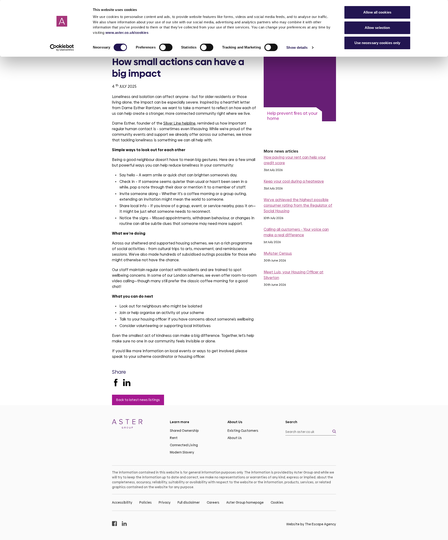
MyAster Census (278, 253)
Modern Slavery (182, 452)
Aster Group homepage (245, 502)
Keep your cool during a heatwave (294, 181)
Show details (297, 47)
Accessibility (122, 502)
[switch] (165, 47)
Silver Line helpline (179, 123)
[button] (310, 431)
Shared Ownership (184, 430)
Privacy (165, 502)
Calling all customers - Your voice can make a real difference (296, 232)
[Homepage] (137, 424)
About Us (235, 437)
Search (291, 422)
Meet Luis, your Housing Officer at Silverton (293, 274)
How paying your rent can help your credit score (295, 160)
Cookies (277, 502)
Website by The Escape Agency (311, 524)
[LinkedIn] (126, 382)
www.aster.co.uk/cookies (127, 33)
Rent (174, 437)
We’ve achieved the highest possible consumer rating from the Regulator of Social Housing (298, 205)
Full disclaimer (189, 502)
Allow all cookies (377, 12)
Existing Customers (243, 430)
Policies (145, 502)
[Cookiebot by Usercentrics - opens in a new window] (62, 47)
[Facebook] (115, 382)
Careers (213, 502)
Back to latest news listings (138, 399)
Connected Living (184, 445)
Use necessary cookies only (377, 43)
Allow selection (377, 28)
